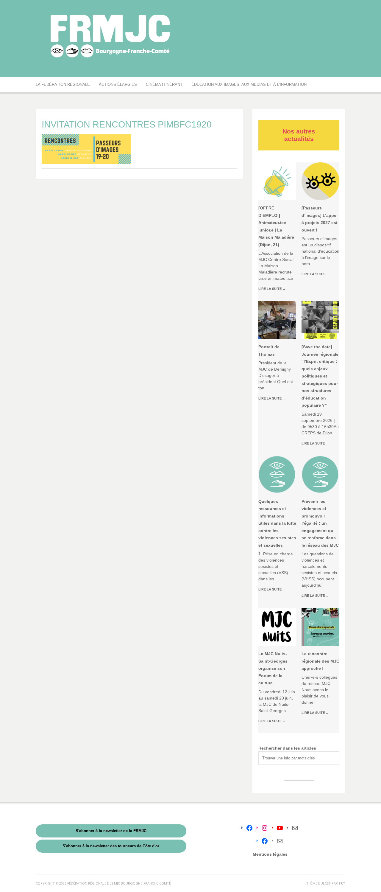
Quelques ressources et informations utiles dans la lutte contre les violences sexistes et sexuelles (277, 523)
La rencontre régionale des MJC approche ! (320, 661)
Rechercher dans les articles (287, 748)
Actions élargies (118, 84)
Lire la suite (272, 288)
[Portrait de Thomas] (277, 320)
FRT (342, 883)
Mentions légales (270, 854)
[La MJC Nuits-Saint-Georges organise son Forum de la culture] (277, 627)
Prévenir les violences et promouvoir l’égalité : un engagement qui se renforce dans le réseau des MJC (320, 523)
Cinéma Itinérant (164, 84)
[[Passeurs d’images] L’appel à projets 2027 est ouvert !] (320, 181)
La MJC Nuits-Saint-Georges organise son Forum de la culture (273, 668)
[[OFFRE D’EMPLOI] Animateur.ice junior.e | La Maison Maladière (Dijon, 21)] (277, 181)
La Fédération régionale (63, 84)
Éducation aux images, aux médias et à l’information (249, 84)
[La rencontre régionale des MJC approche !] (320, 627)
